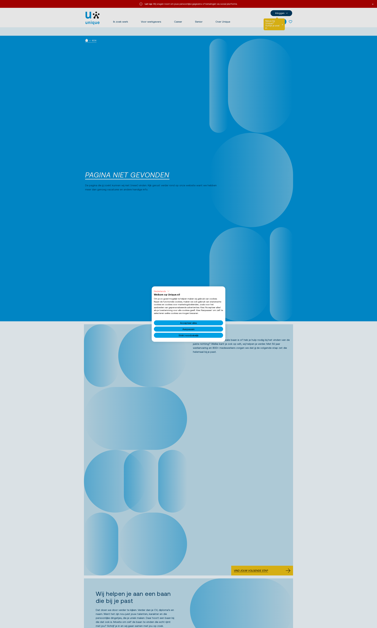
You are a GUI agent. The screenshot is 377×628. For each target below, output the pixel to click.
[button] (162, 291)
